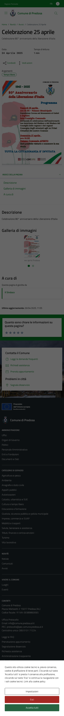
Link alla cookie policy (34, 681)
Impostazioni (32, 691)
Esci (32, 699)
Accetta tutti (32, 707)
